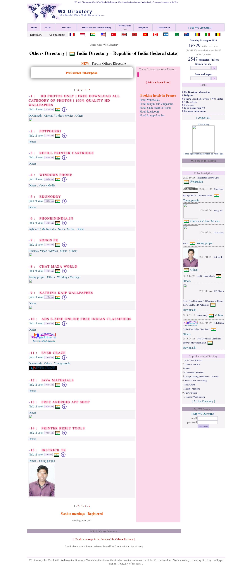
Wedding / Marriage (68, 277)
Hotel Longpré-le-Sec (152, 115)
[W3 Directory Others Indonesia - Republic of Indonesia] (82, 34)
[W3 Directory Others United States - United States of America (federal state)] (103, 34)
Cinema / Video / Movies (58, 115)
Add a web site (190, 101)
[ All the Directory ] (203, 401)
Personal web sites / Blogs (196, 380)
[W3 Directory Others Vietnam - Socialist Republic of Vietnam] (145, 34)
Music (63, 251)
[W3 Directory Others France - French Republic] (72, 34)
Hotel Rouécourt (149, 111)
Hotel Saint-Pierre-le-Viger (155, 107)
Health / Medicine (192, 388)
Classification (196, 98)
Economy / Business (193, 360)
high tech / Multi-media (42, 229)
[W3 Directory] (203, 151)
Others (79, 115)
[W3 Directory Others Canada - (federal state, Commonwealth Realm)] (155, 34)
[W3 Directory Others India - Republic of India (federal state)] (92, 34)
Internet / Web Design (195, 396)
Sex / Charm (189, 384)
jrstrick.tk (218, 256)
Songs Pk (218, 210)
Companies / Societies (194, 372)
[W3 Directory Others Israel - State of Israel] (166, 34)
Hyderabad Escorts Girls (208, 177)
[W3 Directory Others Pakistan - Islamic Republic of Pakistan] (176, 34)
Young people (37, 277)
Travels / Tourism (192, 364)
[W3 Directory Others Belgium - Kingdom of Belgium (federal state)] (218, 34)
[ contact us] (203, 117)
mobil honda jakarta (206, 275)
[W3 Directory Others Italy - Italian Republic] (207, 34)
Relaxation (196, 181)
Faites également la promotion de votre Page (203, 154)
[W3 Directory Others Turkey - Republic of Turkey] (113, 34)
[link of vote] (36, 109)
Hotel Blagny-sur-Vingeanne (156, 104)
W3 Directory (203, 124)
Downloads (35, 115)
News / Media (47, 185)
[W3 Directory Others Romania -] (197, 34)
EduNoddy (202, 315)
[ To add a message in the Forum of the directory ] (104, 539)
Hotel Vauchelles (150, 100)
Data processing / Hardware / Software (201, 376)
